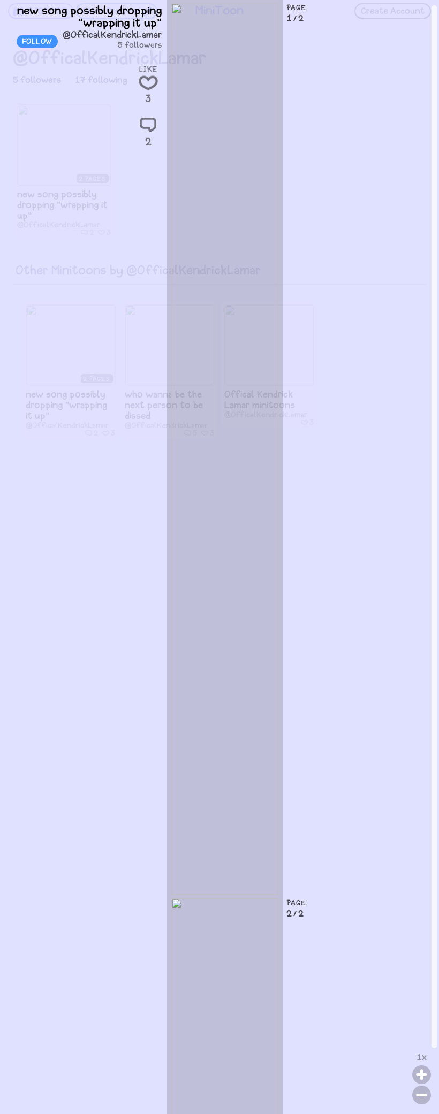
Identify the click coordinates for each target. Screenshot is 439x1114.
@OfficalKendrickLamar (112, 35)
